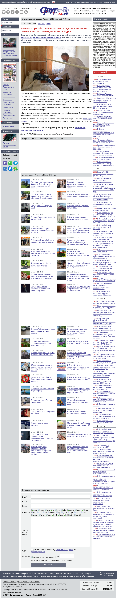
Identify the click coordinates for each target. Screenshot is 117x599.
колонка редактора (81, 2)
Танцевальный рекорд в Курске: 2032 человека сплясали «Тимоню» (10, 52)
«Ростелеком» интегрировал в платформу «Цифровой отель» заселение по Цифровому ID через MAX (104, 439)
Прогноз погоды (9, 115)
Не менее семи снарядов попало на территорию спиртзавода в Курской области (77, 332)
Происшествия (8, 87)
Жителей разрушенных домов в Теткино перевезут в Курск (43, 354)
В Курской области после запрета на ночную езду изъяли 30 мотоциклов (103, 163)
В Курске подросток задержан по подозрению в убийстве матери (103, 399)
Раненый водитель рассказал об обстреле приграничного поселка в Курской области (79, 230)
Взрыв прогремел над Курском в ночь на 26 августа (104, 302)
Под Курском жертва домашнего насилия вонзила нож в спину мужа (42, 288)
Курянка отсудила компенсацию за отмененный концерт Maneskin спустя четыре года (104, 313)
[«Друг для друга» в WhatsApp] (10, 163)
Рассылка (7, 27)
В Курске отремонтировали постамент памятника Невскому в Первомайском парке (104, 374)
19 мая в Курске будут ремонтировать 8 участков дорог (77, 402)
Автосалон (7, 92)
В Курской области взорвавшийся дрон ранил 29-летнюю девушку (103, 106)
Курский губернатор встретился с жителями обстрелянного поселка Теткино (76, 185)
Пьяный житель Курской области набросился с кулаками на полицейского (77, 242)
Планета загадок (9, 97)
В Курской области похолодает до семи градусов (104, 361)
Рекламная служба (10, 151)
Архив (45, 19)
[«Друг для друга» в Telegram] (13, 12)
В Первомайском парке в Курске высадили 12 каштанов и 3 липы (43, 230)
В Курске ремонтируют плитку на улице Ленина (103, 158)
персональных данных (64, 550)
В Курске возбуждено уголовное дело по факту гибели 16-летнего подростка (104, 214)
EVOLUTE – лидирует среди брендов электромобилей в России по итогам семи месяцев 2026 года (104, 188)
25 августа (101, 298)
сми (113, 2)
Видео (5, 34)
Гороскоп (6, 110)
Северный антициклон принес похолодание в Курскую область (103, 124)
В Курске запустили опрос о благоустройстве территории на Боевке (102, 268)
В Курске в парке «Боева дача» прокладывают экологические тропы (40, 265)
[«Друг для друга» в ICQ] (15, 168)
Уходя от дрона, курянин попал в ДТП (101, 446)
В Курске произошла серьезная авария (103, 251)
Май (60, 19)
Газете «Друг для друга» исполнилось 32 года (104, 209)
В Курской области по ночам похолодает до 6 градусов (103, 227)
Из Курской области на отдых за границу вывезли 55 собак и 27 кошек (104, 356)
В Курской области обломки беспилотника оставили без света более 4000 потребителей (103, 197)
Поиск (5, 19)
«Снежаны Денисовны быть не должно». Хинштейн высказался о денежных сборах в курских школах (103, 523)
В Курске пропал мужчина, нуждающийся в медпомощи (78, 195)
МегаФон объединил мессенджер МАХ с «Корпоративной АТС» (103, 465)
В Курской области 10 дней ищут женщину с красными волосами (103, 245)
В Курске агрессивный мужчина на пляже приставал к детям (104, 274)
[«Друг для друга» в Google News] (26, 12)
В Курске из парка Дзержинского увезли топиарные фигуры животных (78, 253)
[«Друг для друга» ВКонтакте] (4, 12)
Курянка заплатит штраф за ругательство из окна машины (103, 112)
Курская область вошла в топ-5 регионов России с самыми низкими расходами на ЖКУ (104, 349)
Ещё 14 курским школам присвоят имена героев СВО (104, 280)
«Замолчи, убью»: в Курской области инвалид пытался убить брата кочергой (78, 265)
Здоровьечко (7, 100)
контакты (107, 2)
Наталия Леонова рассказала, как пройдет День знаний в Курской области (104, 262)
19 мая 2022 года (49, 175)
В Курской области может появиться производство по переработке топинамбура (42, 276)
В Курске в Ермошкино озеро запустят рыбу (42, 390)
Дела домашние (9, 102)
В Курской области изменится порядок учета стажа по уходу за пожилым (103, 431)
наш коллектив (96, 2)
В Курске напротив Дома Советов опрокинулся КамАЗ (78, 378)
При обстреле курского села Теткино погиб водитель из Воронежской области (78, 390)
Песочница (7, 104)
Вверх (24, 139)
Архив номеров (9, 118)
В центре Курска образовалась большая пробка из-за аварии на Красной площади (102, 88)
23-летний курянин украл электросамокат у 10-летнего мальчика (103, 451)
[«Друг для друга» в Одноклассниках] (8, 12)
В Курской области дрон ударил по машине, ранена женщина (104, 220)
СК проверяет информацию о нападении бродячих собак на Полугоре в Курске (104, 335)
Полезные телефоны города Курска (9, 145)
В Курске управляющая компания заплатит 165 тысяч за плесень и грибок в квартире (79, 355)
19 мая (67, 19)
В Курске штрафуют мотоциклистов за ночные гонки (103, 204)
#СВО (49, 24)
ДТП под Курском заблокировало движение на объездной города (103, 256)
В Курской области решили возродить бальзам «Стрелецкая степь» (103, 530)
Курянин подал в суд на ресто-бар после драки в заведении (104, 147)
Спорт (5, 89)
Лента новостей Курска (31, 19)
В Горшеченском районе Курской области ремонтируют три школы (43, 253)
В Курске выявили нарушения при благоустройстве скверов (102, 494)
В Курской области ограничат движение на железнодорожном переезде (104, 328)
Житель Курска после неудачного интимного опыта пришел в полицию (104, 367)
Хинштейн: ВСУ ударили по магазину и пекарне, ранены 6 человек (104, 100)
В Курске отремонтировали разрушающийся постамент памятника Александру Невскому (103, 132)
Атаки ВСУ (41, 24)
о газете (69, 2)
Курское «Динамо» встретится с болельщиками (103, 95)
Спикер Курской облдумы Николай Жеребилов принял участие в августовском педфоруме (104, 321)
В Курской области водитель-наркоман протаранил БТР (102, 81)
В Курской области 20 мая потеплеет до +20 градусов (78, 342)
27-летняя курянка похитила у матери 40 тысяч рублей (79, 435)
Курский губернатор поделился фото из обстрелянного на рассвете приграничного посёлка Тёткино (41, 450)
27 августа (101, 76)
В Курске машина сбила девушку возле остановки (77, 218)
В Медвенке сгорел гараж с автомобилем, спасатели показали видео (103, 239)
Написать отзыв (56, 139)
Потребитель (8, 94)
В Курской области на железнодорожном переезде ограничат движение (104, 393)
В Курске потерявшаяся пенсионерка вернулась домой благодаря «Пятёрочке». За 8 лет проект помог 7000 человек (104, 479)
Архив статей (8, 126)
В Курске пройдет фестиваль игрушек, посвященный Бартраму (102, 293)
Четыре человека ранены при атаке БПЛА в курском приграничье (103, 487)
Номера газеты (9, 60)
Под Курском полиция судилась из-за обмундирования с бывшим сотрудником (42, 437)
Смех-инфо (7, 113)
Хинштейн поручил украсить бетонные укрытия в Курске (104, 508)
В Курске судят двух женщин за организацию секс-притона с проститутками (78, 288)
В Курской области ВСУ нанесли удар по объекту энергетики (104, 536)
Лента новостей (100, 72)
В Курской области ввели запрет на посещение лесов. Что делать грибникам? (103, 515)
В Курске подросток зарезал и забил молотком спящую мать (103, 233)
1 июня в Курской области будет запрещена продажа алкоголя (41, 379)
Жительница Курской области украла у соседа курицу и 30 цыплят (79, 425)
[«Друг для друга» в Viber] (5, 163)
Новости (6, 85)
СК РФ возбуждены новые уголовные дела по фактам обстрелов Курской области (42, 196)
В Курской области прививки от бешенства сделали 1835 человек (102, 381)
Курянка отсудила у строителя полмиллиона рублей (102, 118)
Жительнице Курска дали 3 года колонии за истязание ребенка (102, 387)
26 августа (101, 169)
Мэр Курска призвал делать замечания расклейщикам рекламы (102, 180)
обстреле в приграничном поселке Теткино (41, 38)
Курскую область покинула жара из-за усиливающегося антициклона (101, 501)
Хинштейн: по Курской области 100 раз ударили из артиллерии (103, 410)
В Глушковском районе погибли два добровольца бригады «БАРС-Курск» (103, 342)
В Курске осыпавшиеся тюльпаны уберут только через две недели (41, 343)
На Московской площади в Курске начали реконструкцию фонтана (103, 153)
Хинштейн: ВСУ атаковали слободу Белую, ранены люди (103, 174)
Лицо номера (8, 107)
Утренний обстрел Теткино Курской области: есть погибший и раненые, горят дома (77, 449)
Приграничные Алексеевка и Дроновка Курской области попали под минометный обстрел (42, 185)
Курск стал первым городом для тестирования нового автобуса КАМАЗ (103, 140)
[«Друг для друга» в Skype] (10, 168)
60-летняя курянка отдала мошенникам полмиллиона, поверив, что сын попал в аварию (41, 368)
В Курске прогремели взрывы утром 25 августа (103, 421)
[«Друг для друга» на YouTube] (21, 12)
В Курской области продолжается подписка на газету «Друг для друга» (78, 367)
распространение (38, 552)
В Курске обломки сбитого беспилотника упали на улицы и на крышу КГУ (104, 416)
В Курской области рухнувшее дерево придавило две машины (43, 331)
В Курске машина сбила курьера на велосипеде (76, 412)
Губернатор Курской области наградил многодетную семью (42, 241)
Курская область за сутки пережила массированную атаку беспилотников (102, 286)
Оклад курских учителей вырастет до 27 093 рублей (104, 307)
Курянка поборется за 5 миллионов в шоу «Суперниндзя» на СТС (104, 471)
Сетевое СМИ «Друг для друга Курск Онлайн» (21, 582)
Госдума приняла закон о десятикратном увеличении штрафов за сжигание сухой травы (78, 277)
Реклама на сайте (101, 19)
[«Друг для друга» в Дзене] (17, 12)
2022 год (53, 19)
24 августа (101, 426)
